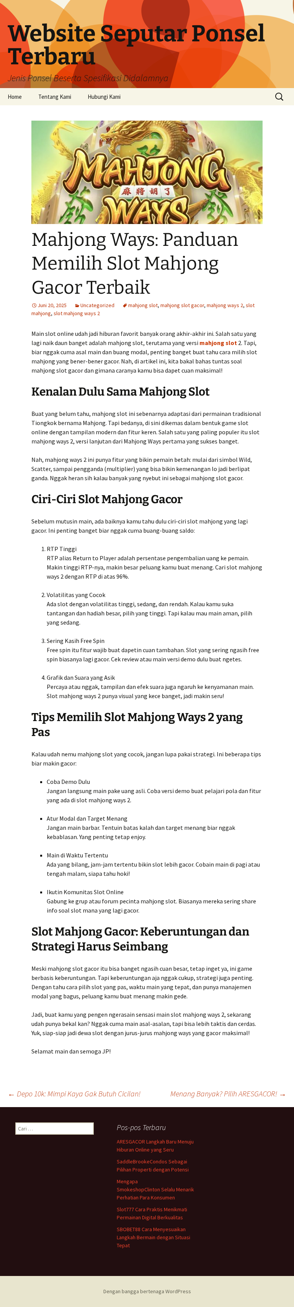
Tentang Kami (54, 96)
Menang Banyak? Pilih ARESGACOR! (228, 1093)
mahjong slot (143, 305)
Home (15, 96)
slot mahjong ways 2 (77, 313)
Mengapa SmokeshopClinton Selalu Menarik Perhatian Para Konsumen (155, 1189)
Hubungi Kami (104, 96)
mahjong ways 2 (225, 305)
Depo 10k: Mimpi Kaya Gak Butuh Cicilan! (74, 1093)
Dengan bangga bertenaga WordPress (147, 1291)
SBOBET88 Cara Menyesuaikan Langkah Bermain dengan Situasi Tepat (153, 1237)
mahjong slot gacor (182, 305)
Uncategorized (97, 305)
